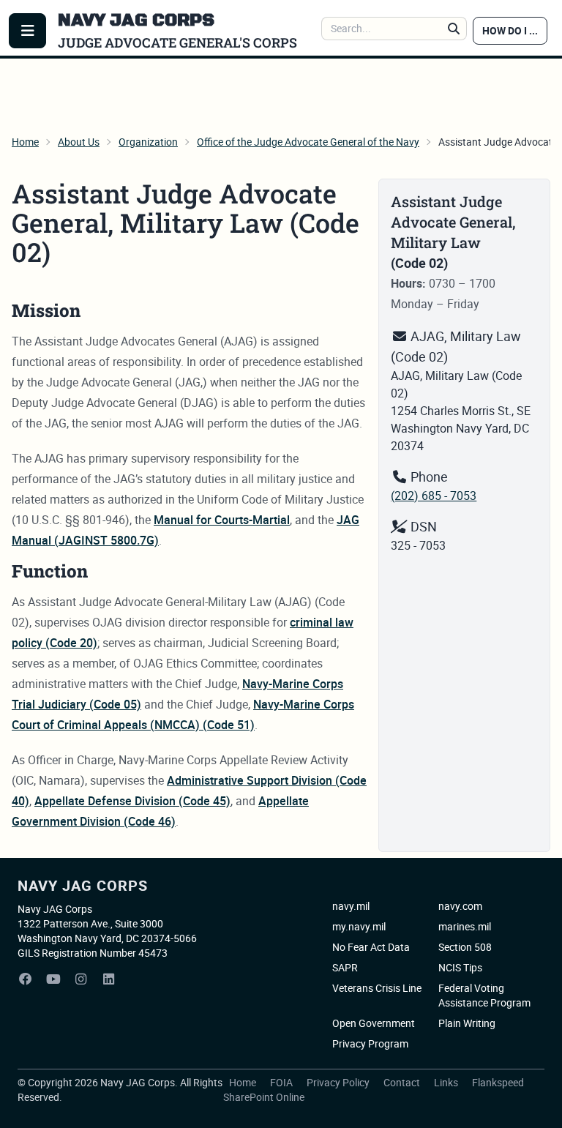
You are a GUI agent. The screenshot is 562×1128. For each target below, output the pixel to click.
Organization (148, 142)
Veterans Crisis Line (377, 988)
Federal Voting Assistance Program (484, 995)
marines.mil (464, 926)
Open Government (373, 1023)
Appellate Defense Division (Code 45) (132, 801)
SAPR (345, 967)
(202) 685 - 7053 (433, 496)
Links (447, 1082)
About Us (79, 142)
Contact (402, 1082)
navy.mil (351, 906)
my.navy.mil (359, 926)
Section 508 (465, 947)
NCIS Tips (460, 967)
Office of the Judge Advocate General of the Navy (308, 142)
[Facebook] (26, 979)
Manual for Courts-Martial (222, 520)
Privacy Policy (339, 1082)
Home (25, 142)
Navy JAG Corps (83, 885)
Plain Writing (466, 1023)
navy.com (460, 906)
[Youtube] (53, 979)
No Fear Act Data (371, 947)
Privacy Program (370, 1043)
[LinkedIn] (109, 979)
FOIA (282, 1082)
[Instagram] (81, 979)
